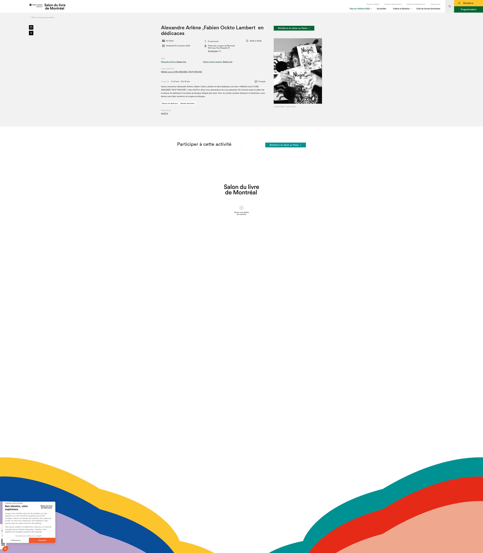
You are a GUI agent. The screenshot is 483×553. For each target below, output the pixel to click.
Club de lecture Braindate (428, 8)
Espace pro (435, 4)
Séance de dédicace (170, 103)
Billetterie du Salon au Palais (292, 28)
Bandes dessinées (187, 103)
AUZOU (164, 113)
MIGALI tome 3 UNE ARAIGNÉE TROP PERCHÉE (181, 72)
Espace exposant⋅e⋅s (393, 4)
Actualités (381, 8)
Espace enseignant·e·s (416, 4)
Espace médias (373, 4)
